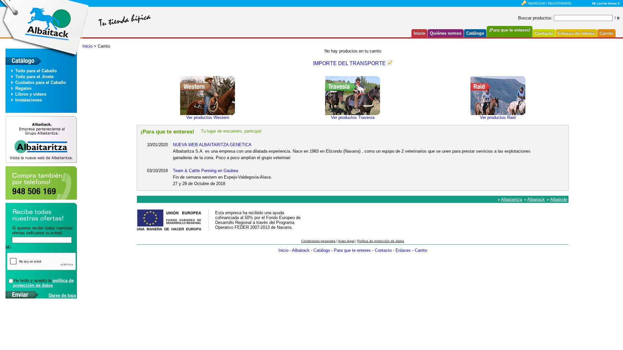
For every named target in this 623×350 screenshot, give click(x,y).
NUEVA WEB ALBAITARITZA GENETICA (212, 144)
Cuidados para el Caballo (40, 82)
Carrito (606, 33)
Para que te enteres (352, 250)
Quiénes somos (445, 33)
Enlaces (403, 250)
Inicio (419, 33)
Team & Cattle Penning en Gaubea (205, 170)
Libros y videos (30, 94)
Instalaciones (28, 100)
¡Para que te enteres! (509, 30)
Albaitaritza (511, 199)
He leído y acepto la (43, 283)
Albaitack (536, 199)
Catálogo (475, 33)
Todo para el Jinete (34, 76)
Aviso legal (346, 241)
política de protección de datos (43, 283)
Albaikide (558, 199)
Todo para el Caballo (36, 70)
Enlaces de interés (576, 33)
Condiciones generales (318, 241)
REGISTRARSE (560, 3)
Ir (618, 18)
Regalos (23, 88)
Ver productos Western (207, 117)
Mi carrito (599, 3)
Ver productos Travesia (352, 117)
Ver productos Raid (498, 117)
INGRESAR (536, 3)
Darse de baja (62, 295)
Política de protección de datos (380, 241)
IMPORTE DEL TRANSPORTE (349, 63)
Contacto (544, 33)
